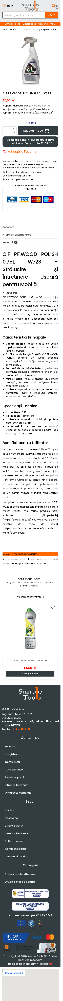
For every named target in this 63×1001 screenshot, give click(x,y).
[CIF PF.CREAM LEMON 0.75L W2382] (30, 629)
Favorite (10, 746)
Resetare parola (15, 777)
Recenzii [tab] (9, 242)
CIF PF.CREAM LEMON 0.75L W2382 (30, 660)
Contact (10, 810)
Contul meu (12, 762)
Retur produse (14, 769)
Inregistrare (12, 754)
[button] (54, 6)
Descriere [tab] (8, 227)
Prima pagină (9, 29)
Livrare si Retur (14, 825)
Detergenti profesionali (44, 29)
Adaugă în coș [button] (30, 673)
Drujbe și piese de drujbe (20, 881)
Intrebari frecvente (17, 785)
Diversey (33, 585)
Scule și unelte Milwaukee (20, 874)
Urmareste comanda (18, 792)
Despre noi (11, 818)
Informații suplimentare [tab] (17, 234)
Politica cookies (14, 841)
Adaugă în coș (33, 131)
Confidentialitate (16, 848)
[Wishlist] (52, 607)
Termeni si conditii (16, 856)
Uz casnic (25, 29)
